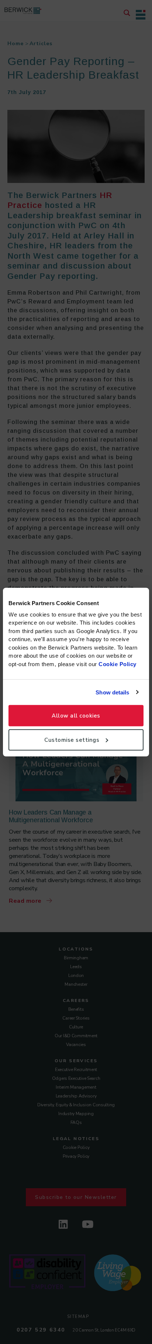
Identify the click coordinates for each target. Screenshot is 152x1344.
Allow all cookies (76, 715)
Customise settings (71, 739)
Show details (112, 692)
